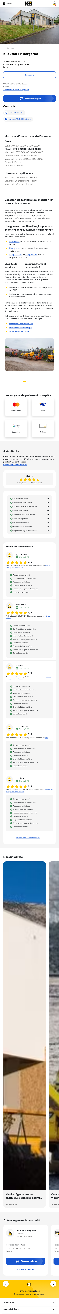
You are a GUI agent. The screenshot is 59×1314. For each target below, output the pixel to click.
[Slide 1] (24, 381)
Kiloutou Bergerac (26, 1230)
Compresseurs (15, 254)
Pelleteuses (14, 241)
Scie (46, 738)
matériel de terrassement (21, 323)
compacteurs (31, 254)
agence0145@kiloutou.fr (20, 119)
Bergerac (10, 48)
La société (8, 1302)
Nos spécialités (11, 1309)
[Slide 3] (32, 381)
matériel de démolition (19, 331)
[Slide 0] (21, 381)
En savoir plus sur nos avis (15, 464)
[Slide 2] (28, 381)
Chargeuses (14, 248)
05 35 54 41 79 (16, 112)
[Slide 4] (35, 381)
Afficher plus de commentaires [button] (28, 838)
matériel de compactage (20, 327)
